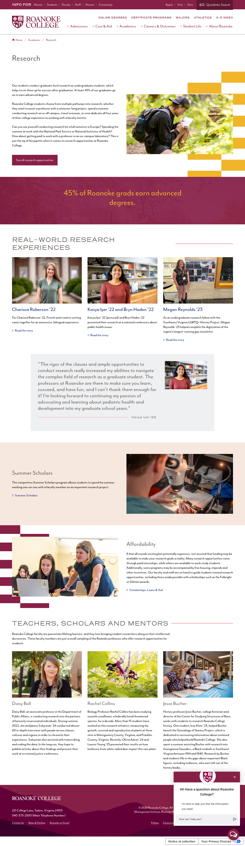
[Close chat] (234, 777)
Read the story (24, 330)
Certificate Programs (151, 17)
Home (19, 40)
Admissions (79, 26)
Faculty (66, 4)
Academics (127, 26)
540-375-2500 (22, 815)
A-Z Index (224, 17)
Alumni (38, 4)
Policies (155, 822)
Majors (183, 17)
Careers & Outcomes (160, 26)
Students (52, 4)
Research (51, 40)
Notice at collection (181, 841)
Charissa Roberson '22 (34, 309)
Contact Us (18, 822)
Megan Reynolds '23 (182, 309)
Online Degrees (112, 17)
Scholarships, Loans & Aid (146, 590)
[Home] (36, 22)
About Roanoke (221, 26)
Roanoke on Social (59, 822)
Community (105, 4)
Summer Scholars (26, 495)
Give (190, 4)
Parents (90, 4)
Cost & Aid (103, 26)
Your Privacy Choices (216, 841)
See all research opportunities (34, 160)
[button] (206, 819)
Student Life (192, 26)
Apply (169, 4)
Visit (180, 4)
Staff (78, 4)
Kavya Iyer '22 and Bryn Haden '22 (121, 309)
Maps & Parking (36, 822)
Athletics (203, 17)
